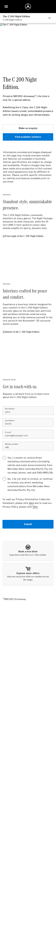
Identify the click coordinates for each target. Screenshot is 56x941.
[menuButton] (6, 6)
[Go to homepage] (28, 6)
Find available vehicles (28, 136)
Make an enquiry (28, 128)
